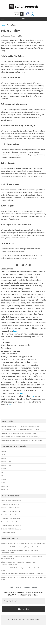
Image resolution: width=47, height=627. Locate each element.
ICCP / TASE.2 (5, 486)
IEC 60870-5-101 (6, 465)
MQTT (3, 472)
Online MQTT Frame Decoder (10, 518)
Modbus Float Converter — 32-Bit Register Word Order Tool (20, 426)
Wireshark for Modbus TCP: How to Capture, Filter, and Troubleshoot (23, 543)
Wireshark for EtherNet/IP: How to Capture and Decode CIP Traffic (22, 573)
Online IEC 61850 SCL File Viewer (11, 529)
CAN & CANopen (6, 490)
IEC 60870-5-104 (6, 461)
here (15, 331)
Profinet (3, 479)
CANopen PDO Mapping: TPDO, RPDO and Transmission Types (21, 436)
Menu (23, 18)
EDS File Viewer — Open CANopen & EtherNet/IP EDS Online (20, 429)
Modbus (3, 451)
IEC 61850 (4, 458)
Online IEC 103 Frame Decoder (10, 511)
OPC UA (3, 469)
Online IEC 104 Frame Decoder (10, 515)
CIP (2, 475)
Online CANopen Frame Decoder (11, 522)
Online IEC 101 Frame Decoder (10, 508)
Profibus (4, 483)
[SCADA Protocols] (23, 10)
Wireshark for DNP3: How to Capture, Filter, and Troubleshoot (20, 547)
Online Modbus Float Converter (11, 525)
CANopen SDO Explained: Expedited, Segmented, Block (18, 433)
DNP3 (3, 454)
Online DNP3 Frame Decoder (10, 504)
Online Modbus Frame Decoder (11, 500)
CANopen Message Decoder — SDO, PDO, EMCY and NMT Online (21, 440)
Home (3, 25)
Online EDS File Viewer (8, 532)
